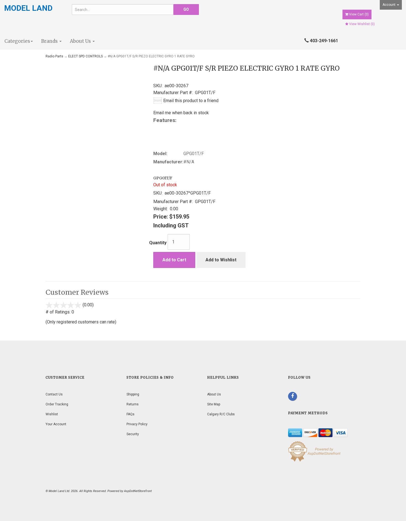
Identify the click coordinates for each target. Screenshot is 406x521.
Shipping (132, 394)
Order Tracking (57, 404)
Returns (132, 404)
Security (132, 434)
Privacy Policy (136, 424)
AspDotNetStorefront (138, 491)
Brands (50, 41)
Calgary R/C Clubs (221, 414)
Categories (17, 41)
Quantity (158, 242)
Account (389, 5)
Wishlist (52, 414)
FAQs (130, 414)
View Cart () (359, 14)
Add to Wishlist (220, 259)
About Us (81, 41)
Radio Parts (54, 56)
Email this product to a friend (190, 100)
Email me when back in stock (181, 112)
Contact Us (54, 394)
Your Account (56, 424)
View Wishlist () (362, 24)
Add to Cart (174, 259)
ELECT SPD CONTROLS (85, 56)
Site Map (213, 404)
